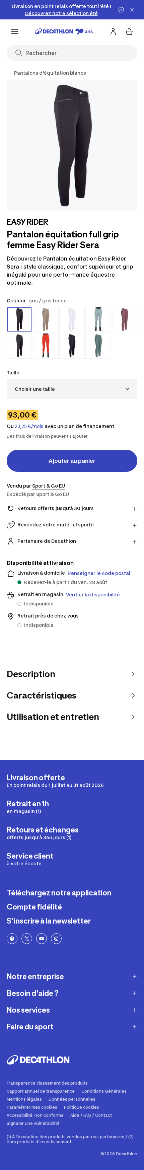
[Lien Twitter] (26, 938)
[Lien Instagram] (56, 938)
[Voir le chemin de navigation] (9, 73)
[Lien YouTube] (41, 938)
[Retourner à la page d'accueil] (64, 31)
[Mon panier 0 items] (129, 31)
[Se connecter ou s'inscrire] (113, 31)
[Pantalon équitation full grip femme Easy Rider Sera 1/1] (72, 145)
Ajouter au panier (72, 460)
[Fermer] (132, 9)
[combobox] (72, 389)
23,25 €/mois (29, 426)
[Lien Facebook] (12, 938)
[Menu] (15, 31)
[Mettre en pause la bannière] (121, 9)
